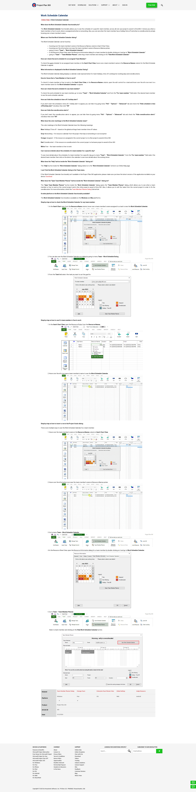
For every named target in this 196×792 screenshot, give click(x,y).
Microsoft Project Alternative (41, 752)
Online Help (45, 20)
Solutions (92, 5)
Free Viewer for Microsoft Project (42, 754)
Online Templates (80, 752)
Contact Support (79, 765)
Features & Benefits (38, 750)
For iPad (35, 769)
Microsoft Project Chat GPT (40, 758)
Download (82, 5)
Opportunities (58, 760)
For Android (36, 773)
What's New (78, 775)
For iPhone (36, 767)
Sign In (124, 5)
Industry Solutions (80, 763)
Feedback (77, 769)
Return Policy (57, 758)
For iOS (35, 771)
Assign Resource (141, 691)
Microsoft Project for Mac (40, 756)
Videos (77, 758)
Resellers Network (59, 763)
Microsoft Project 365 (39, 760)
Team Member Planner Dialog (81, 189)
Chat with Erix (79, 754)
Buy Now (72, 5)
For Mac (35, 765)
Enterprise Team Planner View (105, 691)
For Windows (36, 763)
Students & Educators (60, 767)
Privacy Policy (57, 754)
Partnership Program (60, 765)
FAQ (76, 767)
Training (77, 760)
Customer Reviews (80, 771)
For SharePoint (37, 778)
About (114, 5)
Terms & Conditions (59, 756)
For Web (35, 775)
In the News (57, 769)
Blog (76, 773)
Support (104, 5)
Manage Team (81, 691)
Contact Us (57, 752)
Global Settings (121, 691)
